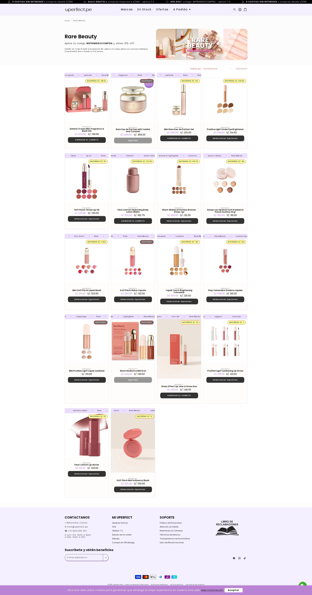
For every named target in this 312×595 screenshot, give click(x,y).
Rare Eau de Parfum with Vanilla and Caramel (133, 130)
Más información (212, 590)
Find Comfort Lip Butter (86, 465)
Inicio (67, 20)
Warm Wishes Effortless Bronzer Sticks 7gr (179, 211)
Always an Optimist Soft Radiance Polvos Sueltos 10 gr (225, 211)
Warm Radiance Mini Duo (133, 371)
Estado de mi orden (122, 534)
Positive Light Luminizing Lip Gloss (225, 371)
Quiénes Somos (120, 523)
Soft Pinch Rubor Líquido (133, 290)
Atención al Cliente (169, 526)
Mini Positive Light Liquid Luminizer (87, 371)
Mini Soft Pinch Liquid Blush (86, 290)
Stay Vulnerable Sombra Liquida (225, 290)
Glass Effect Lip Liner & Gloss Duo (179, 386)
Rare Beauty (79, 20)
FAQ (114, 526)
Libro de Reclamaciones (172, 542)
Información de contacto (195, 585)
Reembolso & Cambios (171, 530)
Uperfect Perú (118, 585)
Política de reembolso (159, 585)
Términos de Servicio (170, 534)
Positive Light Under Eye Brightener (225, 129)
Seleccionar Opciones (225, 138)
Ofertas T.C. (118, 530)
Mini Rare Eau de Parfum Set (179, 129)
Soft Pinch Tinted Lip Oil (86, 210)
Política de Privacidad (171, 523)
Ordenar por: (195, 69)
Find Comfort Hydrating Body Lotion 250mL (133, 211)
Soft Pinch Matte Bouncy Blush (133, 480)
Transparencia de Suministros (175, 538)
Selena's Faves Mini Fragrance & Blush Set (87, 130)
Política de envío (176, 585)
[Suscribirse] (105, 557)
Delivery (116, 538)
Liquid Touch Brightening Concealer (179, 291)
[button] (127, 9)
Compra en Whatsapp (123, 542)
